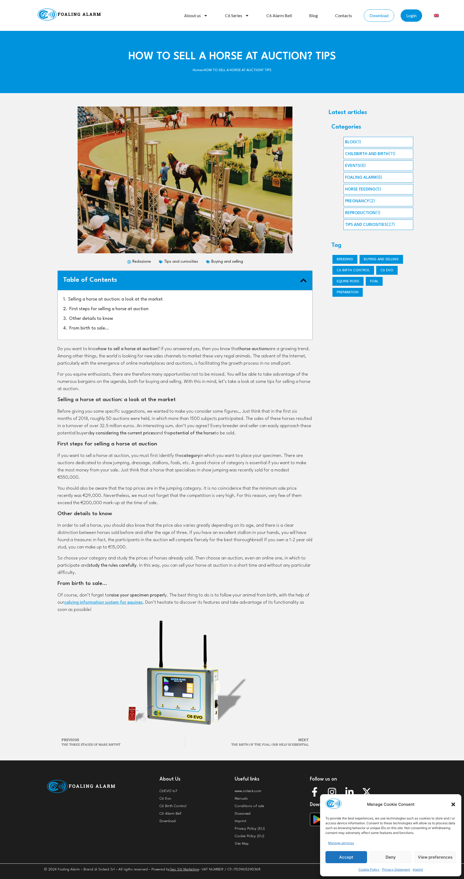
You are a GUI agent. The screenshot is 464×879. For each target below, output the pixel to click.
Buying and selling (227, 262)
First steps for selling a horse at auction (108, 309)
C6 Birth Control (173, 806)
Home (197, 70)
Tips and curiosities (181, 262)
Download (379, 15)
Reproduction (360, 213)
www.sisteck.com (248, 791)
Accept (346, 857)
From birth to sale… (89, 328)
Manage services (341, 843)
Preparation (347, 292)
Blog (313, 15)
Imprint (418, 869)
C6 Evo (386, 270)
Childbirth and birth (367, 154)
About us (192, 15)
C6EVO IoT (168, 791)
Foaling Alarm (360, 178)
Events (352, 166)
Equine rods (348, 281)
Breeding (345, 259)
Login (411, 15)
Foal (374, 281)
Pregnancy (357, 201)
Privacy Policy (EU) (250, 828)
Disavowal (243, 813)
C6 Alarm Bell (279, 15)
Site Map (242, 843)
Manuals (241, 798)
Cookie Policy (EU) (249, 836)
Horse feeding (360, 190)
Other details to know (91, 318)
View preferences (435, 857)
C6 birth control (353, 270)
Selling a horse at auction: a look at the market (115, 299)
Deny (391, 857)
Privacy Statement (396, 869)
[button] (453, 804)
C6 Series (233, 15)
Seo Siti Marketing (184, 869)
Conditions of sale (249, 806)
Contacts (343, 15)
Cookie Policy (368, 869)
